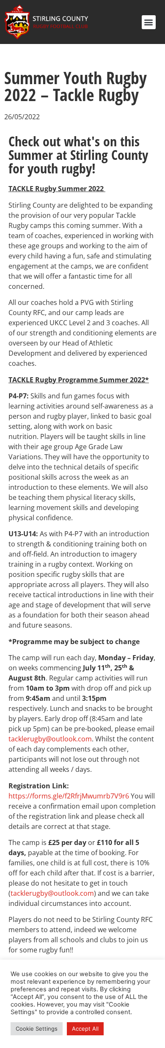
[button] (149, 22)
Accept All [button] (85, 1028)
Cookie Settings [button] (37, 1028)
